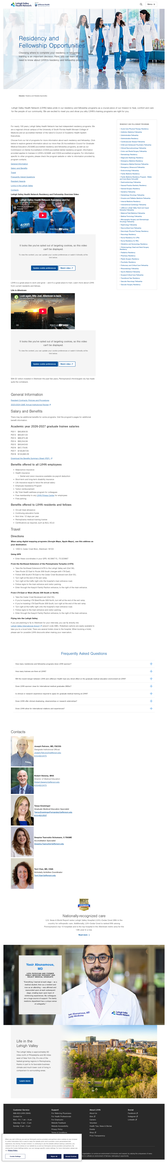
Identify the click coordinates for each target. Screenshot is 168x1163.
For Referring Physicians (61, 1113)
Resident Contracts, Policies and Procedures (30, 400)
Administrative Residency (129, 138)
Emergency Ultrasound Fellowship (133, 167)
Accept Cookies (70, 1156)
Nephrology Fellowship (129, 225)
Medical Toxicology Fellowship (131, 216)
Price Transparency (97, 1136)
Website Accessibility (59, 1126)
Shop (93, 1133)
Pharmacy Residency (128, 256)
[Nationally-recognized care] (84, 904)
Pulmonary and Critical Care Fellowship (134, 265)
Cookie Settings (15, 1156)
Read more (83, 935)
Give (92, 1116)
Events (92, 1129)
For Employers (57, 1120)
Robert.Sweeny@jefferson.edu (47, 782)
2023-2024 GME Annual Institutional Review (31, 405)
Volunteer (93, 1123)
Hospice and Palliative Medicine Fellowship (135, 198)
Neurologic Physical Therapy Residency (134, 231)
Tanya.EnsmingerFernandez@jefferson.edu (53, 812)
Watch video (65, 268)
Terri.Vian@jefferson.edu (45, 875)
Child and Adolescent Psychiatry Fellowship (136, 145)
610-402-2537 (40, 815)
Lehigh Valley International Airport (26, 626)
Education (22, 96)
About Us (93, 1113)
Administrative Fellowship (129, 135)
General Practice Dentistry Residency (134, 185)
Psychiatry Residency (128, 262)
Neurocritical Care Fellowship (131, 228)
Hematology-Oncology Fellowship (132, 195)
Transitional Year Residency (130, 278)
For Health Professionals (61, 1116)
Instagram (133, 1116)
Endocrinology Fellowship (130, 171)
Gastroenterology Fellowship (131, 182)
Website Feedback (58, 1123)
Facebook (133, 1113)
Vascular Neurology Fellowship (131, 281)
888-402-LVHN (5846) (22, 1113)
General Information (19, 164)
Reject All (54, 1156)
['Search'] (141, 4)
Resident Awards (18, 181)
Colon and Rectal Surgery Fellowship (134, 151)
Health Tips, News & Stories (101, 1126)
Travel (13, 173)
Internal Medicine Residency (130, 201)
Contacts (15, 190)
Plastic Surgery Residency (130, 259)
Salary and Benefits (19, 168)
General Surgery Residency (130, 189)
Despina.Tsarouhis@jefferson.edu (49, 844)
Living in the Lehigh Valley (22, 186)
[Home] (30, 4)
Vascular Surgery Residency (130, 285)
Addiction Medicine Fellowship (131, 132)
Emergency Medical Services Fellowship (134, 164)
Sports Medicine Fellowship (130, 272)
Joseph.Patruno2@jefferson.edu (47, 753)
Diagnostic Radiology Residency (132, 158)
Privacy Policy (57, 1129)
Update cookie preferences (44, 268)
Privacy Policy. (13, 1150)
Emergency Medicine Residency (132, 161)
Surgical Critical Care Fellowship (132, 275)
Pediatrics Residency (128, 253)
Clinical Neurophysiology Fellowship (133, 148)
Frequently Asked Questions (23, 177)
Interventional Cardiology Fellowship (133, 205)
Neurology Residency (128, 234)
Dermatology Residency (129, 155)
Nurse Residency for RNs (130, 241)
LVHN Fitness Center (45, 495)
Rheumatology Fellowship (130, 269)
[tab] (84, 664)
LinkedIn (132, 1120)
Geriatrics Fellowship (128, 192)
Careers (93, 1120)
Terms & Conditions (59, 1133)
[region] (42, 1147)
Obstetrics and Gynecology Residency (134, 244)
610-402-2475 (40, 756)
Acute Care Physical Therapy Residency (135, 129)
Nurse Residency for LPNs (130, 238)
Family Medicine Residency (130, 174)
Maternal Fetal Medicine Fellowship (133, 213)
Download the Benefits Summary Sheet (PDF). (31, 458)
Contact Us (17, 1116)
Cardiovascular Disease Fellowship (133, 142)
